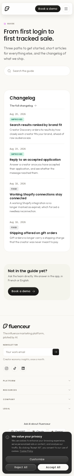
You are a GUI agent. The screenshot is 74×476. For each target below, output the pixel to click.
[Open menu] (66, 9)
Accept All (53, 467)
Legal (6, 408)
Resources (10, 390)
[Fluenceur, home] (7, 8)
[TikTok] (14, 368)
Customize (37, 459)
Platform (9, 380)
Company (9, 399)
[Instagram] (6, 368)
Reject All (20, 467)
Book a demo (47, 9)
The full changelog (21, 105)
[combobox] (40, 71)
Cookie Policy (26, 451)
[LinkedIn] (23, 368)
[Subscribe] (56, 352)
